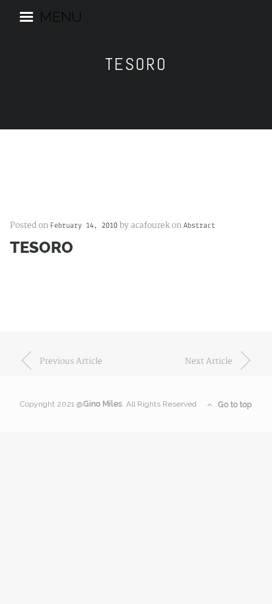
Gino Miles (102, 404)
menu (61, 15)
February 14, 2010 (84, 226)
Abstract (199, 226)
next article (208, 362)
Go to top (234, 405)
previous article (71, 362)
